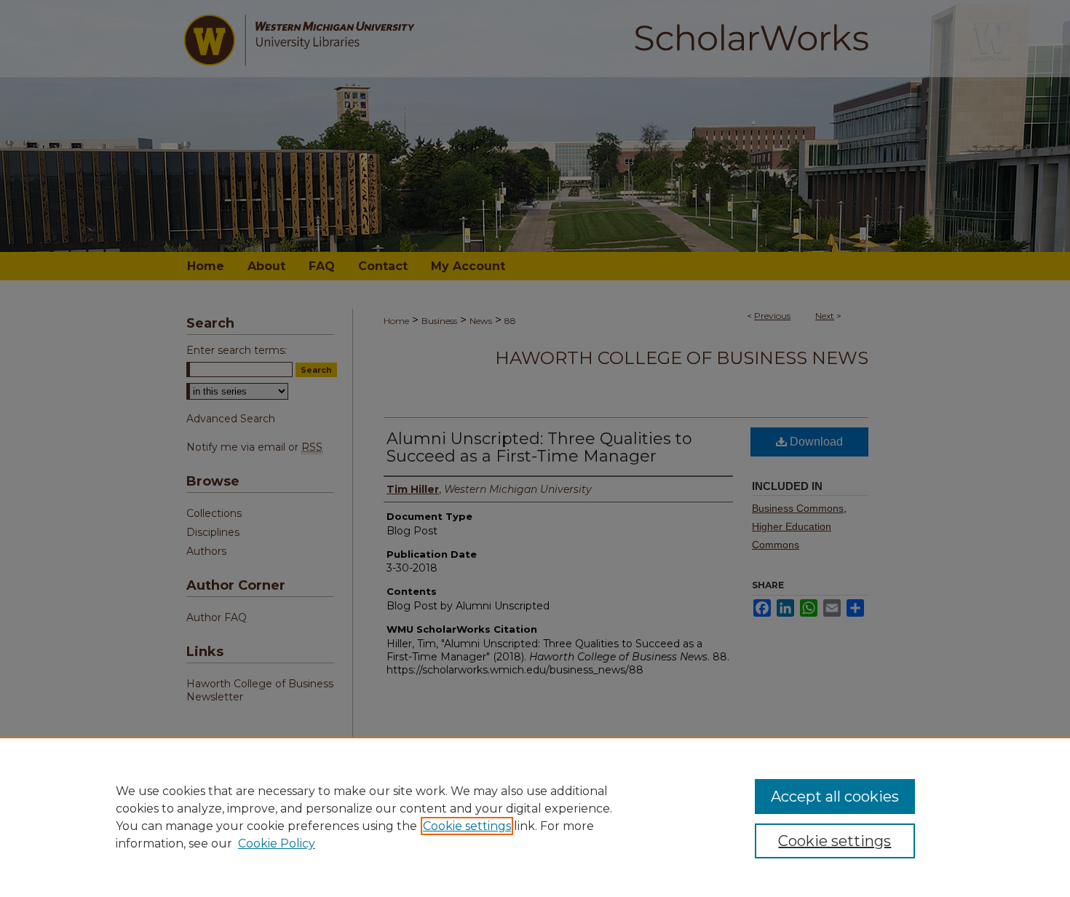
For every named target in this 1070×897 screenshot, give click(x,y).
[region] (535, 817)
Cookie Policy (276, 843)
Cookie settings (467, 826)
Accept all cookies (835, 796)
